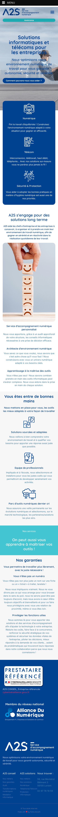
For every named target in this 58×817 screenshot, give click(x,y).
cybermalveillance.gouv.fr (16, 692)
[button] (52, 12)
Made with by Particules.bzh (29, 812)
